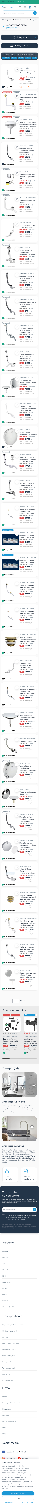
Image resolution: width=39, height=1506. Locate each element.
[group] (28, 77)
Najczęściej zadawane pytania (13, 1325)
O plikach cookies (26, 1502)
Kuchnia (5, 1257)
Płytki (4, 1276)
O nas (4, 1397)
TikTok (23, 1452)
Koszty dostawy (8, 1362)
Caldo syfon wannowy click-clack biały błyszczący (27, 73)
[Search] (35, 13)
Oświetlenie (6, 1270)
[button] (19, 37)
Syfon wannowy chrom (28, 741)
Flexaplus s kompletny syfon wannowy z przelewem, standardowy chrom (28, 305)
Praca (4, 1427)
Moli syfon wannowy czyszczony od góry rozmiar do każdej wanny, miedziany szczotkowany (27, 613)
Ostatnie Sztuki (8, 1307)
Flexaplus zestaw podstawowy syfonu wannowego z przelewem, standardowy (27, 819)
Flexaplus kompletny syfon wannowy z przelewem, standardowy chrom (27, 279)
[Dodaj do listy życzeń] (17, 69)
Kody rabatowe (7, 1380)
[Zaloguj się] (20, 7)
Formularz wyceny (8, 1356)
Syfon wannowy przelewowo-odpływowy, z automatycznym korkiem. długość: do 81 (28, 409)
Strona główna (7, 20)
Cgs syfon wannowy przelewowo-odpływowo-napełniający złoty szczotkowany (28, 923)
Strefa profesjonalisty (10, 1331)
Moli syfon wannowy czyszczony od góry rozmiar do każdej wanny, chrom (27, 949)
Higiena (5, 1288)
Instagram (10, 1458)
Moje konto (6, 1374)
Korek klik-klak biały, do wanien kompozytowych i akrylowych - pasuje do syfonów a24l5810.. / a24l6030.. (28, 125)
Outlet (4, 1294)
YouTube (24, 1458)
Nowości (5, 1301)
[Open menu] (35, 7)
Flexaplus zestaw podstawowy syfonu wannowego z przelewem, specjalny (27, 151)
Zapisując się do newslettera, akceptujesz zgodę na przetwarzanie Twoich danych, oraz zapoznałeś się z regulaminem (21, 1217)
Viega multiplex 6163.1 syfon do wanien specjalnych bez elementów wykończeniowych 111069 (28, 357)
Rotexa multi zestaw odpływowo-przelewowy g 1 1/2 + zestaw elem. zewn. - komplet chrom (28, 459)
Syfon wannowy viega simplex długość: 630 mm (27, 176)
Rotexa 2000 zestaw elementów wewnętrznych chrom (27, 871)
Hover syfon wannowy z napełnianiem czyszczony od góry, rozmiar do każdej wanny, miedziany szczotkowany (28, 691)
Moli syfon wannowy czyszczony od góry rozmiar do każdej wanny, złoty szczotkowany (27, 587)
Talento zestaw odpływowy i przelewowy (28, 433)
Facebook (10, 1452)
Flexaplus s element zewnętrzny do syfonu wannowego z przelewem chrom (28, 845)
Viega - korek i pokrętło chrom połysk (28, 793)
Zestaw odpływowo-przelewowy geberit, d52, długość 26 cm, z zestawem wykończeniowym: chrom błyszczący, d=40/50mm (28, 486)
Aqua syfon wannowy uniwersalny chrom (27, 226)
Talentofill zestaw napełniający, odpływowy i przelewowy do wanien (28, 253)
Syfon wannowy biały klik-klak (27, 201)
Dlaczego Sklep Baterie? (11, 1403)
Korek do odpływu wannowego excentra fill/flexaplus (27, 717)
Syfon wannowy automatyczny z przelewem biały (25, 665)
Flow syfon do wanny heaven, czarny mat (27, 536)
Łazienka (18, 20)
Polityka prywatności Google (18, 1226)
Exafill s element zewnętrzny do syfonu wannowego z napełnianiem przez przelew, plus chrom (28, 383)
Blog (4, 1434)
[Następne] (24, 1001)
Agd (3, 1264)
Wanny (27, 20)
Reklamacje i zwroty (9, 1349)
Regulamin (6, 1415)
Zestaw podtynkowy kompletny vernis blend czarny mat (11, 1041)
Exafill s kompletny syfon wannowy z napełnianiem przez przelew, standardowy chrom (27, 331)
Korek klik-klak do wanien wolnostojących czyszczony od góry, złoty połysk (28, 897)
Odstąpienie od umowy (10, 1343)
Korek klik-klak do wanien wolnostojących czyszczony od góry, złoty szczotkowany (28, 639)
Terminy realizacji (8, 1368)
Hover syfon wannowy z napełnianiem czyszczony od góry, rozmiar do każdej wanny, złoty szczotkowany (28, 512)
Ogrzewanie (6, 1282)
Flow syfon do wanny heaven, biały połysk (27, 561)
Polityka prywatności (9, 1421)
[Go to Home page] (7, 7)
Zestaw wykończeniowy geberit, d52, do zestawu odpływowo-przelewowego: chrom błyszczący (28, 975)
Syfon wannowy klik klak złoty (28, 98)
